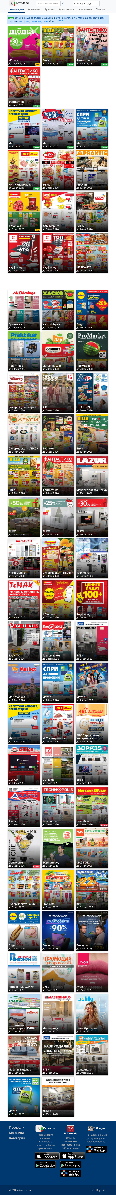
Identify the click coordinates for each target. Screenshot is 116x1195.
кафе (45, 21)
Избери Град (83, 3)
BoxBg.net (97, 1190)
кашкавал (36, 21)
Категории (17, 1138)
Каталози (22, 3)
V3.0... (61, 21)
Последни (16, 1127)
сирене (25, 21)
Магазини (16, 1133)
